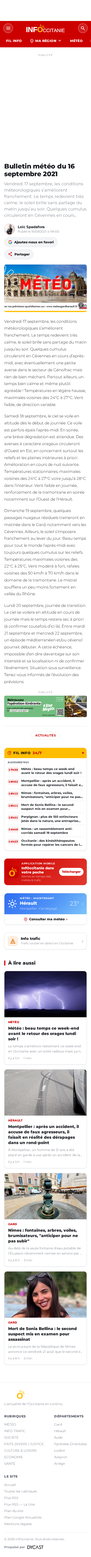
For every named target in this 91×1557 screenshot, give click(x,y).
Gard (58, 1424)
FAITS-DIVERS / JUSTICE (24, 1444)
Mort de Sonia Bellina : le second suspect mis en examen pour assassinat (42, 1334)
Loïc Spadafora (31, 227)
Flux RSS (11, 1498)
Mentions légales (18, 1524)
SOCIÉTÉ (11, 1437)
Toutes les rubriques (20, 1491)
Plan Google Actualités (23, 1517)
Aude (58, 1437)
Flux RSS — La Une (19, 1504)
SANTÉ (9, 1463)
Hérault (60, 1431)
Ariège (59, 1463)
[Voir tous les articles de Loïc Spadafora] (9, 229)
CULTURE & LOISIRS (20, 1450)
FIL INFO (14, 41)
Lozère (59, 1450)
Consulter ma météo (48, 919)
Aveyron (60, 1457)
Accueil (10, 1485)
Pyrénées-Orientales (70, 1444)
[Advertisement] (45, 103)
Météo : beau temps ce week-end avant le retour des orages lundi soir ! (43, 1033)
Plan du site (13, 1511)
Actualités (45, 735)
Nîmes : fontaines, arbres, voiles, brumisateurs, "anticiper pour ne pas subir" (43, 1235)
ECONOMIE (13, 1457)
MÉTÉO (76, 41)
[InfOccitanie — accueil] (45, 28)
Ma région (46, 41)
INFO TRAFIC (14, 1431)
